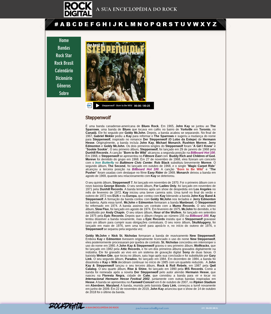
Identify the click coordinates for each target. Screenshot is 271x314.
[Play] (97, 105)
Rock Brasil (63, 63)
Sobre (64, 93)
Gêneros (64, 86)
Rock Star (64, 55)
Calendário (64, 71)
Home (64, 40)
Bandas (64, 48)
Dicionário (64, 78)
